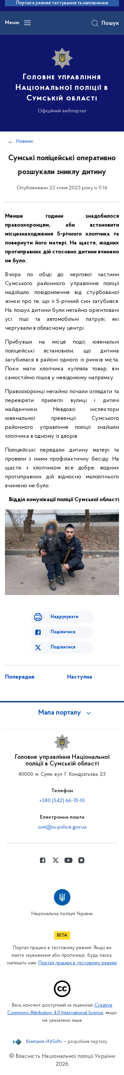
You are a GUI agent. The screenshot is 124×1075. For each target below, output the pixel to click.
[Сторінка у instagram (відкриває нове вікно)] (81, 860)
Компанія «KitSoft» (44, 1042)
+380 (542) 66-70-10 (62, 800)
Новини (24, 141)
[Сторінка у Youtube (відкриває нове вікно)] (68, 860)
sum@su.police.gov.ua (62, 827)
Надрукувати (64, 616)
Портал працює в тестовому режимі (77, 963)
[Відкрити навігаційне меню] (27, 22)
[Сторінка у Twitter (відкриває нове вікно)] (56, 860)
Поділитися (63, 632)
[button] (62, 713)
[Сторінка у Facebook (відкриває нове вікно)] (43, 860)
